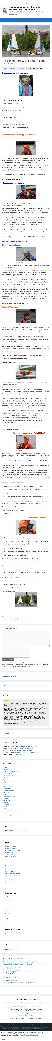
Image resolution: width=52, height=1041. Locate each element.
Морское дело (7, 780)
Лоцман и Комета (10, 854)
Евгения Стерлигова (11, 916)
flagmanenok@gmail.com (9, 977)
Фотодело (5, 806)
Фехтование (6, 792)
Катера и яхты (9, 884)
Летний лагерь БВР (9, 784)
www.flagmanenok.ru (11, 980)
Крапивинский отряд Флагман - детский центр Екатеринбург (25, 8)
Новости (5, 767)
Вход (26, 3)
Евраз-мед (8, 899)
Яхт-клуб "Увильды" (11, 880)
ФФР (6, 920)
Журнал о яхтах (9, 882)
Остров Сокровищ (9, 815)
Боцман (7, 918)
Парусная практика (9, 617)
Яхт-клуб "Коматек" (11, 871)
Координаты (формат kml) (28, 982)
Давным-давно (8, 802)
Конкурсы (6, 778)
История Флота (7, 800)
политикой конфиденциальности (29, 1035)
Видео (5, 808)
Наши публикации (9, 790)
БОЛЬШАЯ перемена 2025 (20, 754)
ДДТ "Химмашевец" (11, 933)
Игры (4, 794)
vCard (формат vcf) (13, 982)
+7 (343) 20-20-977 (10, 972)
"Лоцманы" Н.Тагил (10, 856)
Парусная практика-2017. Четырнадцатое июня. (17, 621)
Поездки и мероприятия (10, 775)
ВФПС (7, 869)
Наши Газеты (7, 788)
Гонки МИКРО (8, 773)
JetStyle (7, 897)
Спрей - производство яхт (12, 875)
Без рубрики (6, 817)
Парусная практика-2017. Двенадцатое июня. (17, 619)
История (6, 804)
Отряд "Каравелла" (10, 846)
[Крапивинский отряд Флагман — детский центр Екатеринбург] (5, 10)
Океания (6, 798)
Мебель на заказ (10, 901)
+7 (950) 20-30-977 (8, 973)
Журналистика (7, 786)
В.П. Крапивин (9, 914)
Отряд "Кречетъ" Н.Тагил (12, 852)
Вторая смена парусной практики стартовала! (23, 746)
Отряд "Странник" (10, 848)
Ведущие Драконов (9, 796)
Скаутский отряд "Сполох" (12, 850)
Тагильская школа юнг (11, 877)
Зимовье (6, 813)
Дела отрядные (7, 769)
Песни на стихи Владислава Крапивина (21, 748)
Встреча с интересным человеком (13, 771)
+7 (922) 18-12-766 (8, 973)
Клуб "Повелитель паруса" (12, 873)
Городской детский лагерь (10, 811)
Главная (7, 68)
